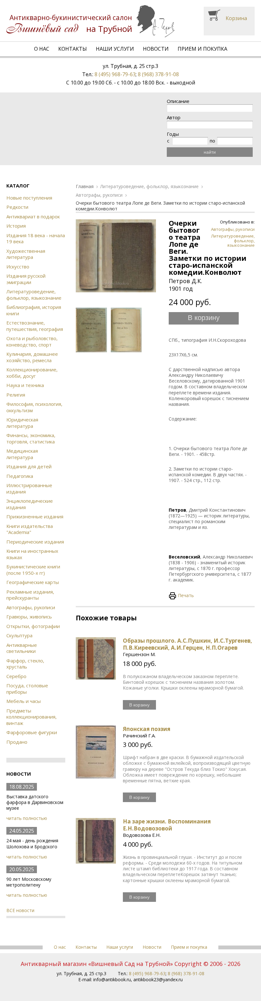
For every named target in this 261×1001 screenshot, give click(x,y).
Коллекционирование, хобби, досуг (32, 372)
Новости (156, 48)
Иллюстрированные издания (29, 488)
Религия (15, 394)
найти (210, 152)
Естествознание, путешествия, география (34, 325)
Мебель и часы (23, 701)
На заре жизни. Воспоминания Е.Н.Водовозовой (167, 825)
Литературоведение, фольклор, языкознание (33, 294)
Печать (186, 595)
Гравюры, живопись (29, 616)
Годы (173, 134)
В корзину (204, 318)
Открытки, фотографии (33, 626)
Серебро (16, 676)
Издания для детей (29, 466)
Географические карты (32, 582)
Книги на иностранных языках (32, 554)
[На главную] (90, 21)
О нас (41, 48)
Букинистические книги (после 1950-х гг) (33, 569)
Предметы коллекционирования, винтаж (31, 716)
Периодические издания (35, 541)
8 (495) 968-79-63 (115, 74)
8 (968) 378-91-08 (158, 74)
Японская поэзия (146, 729)
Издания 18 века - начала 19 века (35, 238)
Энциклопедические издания (29, 504)
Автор (173, 117)
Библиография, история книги (33, 310)
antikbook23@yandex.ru (158, 979)
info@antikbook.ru (112, 979)
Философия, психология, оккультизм (34, 407)
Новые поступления (29, 197)
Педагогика (19, 476)
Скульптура (19, 635)
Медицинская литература (22, 454)
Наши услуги (115, 48)
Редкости (17, 207)
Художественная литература (25, 254)
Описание (178, 101)
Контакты (72, 48)
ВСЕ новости (20, 910)
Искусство (17, 266)
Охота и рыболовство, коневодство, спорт (32, 341)
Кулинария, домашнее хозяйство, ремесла (32, 357)
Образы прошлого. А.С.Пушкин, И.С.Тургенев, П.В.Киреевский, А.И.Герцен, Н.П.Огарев (187, 644)
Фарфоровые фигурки (31, 732)
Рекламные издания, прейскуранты (30, 594)
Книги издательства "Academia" (29, 529)
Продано (16, 742)
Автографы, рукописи (30, 607)
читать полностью (26, 818)
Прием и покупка (202, 48)
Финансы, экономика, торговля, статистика (30, 438)
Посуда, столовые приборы (27, 688)
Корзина (236, 18)
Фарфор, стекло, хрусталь (25, 663)
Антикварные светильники (21, 648)
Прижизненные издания (34, 516)
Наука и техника (25, 385)
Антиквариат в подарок (33, 216)
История (16, 226)
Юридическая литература (22, 422)
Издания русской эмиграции (26, 279)
